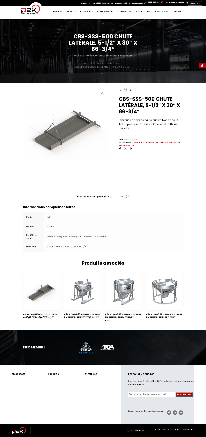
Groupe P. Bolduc (137, 3)
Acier (135, 143)
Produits (71, 11)
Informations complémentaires (94, 196)
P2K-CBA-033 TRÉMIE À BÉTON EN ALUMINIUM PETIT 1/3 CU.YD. (82, 316)
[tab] (94, 196)
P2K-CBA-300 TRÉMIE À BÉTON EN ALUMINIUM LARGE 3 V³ (164, 316)
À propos (57, 11)
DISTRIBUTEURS (143, 11)
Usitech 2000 (121, 3)
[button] (186, 3)
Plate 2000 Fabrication (102, 3)
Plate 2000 (85, 3)
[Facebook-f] (169, 412)
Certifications (105, 11)
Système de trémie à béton (106, 63)
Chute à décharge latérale (153, 143)
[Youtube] (181, 412)
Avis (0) (125, 196)
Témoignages (124, 11)
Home (83, 63)
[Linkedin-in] (175, 412)
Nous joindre (161, 11)
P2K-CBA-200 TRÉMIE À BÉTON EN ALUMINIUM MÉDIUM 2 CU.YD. (123, 317)
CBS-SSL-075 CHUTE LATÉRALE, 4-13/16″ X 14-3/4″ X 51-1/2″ (41, 316)
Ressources (86, 11)
